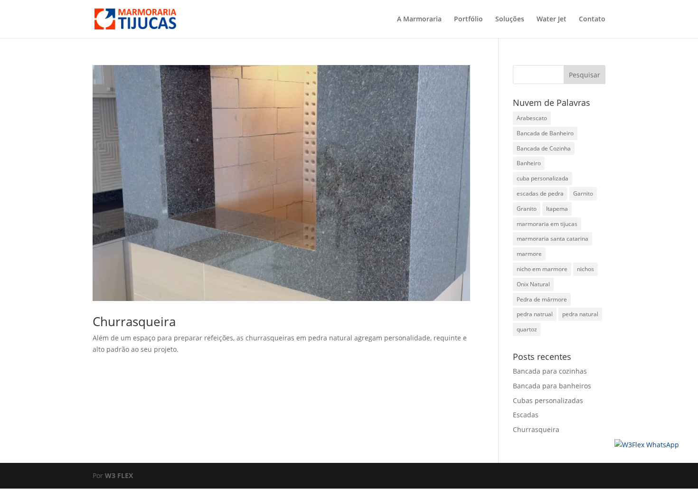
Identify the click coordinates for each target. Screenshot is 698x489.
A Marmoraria (419, 19)
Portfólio (468, 19)
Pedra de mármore (542, 299)
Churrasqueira (134, 321)
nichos (585, 269)
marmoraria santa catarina (552, 239)
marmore (529, 254)
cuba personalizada (542, 178)
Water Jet (551, 19)
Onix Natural (533, 284)
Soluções (509, 19)
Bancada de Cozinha (544, 148)
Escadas (525, 414)
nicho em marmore (542, 269)
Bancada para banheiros (552, 385)
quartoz (527, 329)
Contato (592, 19)
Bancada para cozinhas (550, 371)
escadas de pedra (540, 193)
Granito (527, 209)
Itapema (557, 209)
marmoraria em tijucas (547, 224)
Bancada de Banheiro (545, 133)
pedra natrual (535, 314)
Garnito (583, 193)
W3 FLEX (119, 475)
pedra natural (580, 314)
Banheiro (529, 163)
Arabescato (532, 118)
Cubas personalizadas (548, 400)
